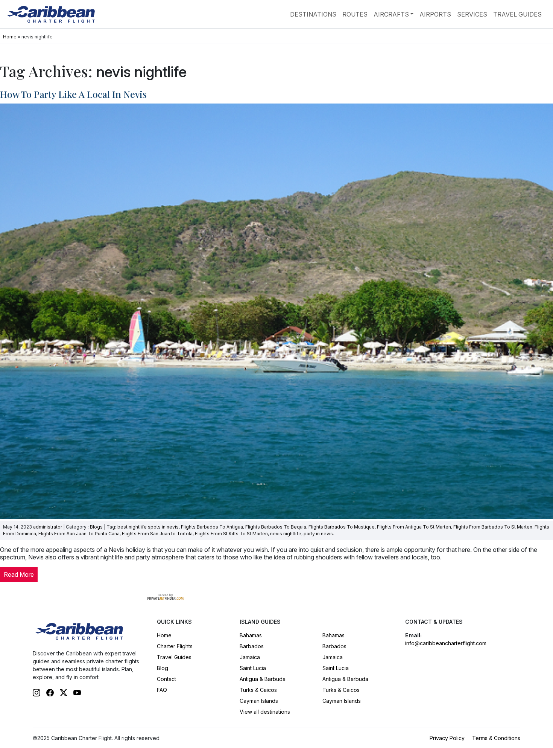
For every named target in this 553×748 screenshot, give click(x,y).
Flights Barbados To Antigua (212, 527)
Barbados (252, 646)
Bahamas (251, 635)
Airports (435, 14)
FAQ (162, 690)
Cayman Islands (259, 701)
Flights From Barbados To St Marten (492, 527)
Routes (355, 14)
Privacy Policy (447, 738)
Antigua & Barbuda (263, 679)
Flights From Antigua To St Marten (414, 527)
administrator (47, 527)
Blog (162, 668)
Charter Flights (175, 646)
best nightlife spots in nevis (148, 527)
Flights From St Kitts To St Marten (231, 533)
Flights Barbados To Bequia (275, 527)
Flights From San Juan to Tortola (157, 533)
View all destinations (265, 711)
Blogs (96, 527)
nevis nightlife (285, 533)
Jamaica (250, 657)
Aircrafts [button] (391, 14)
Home (10, 37)
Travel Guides (517, 14)
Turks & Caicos (258, 690)
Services (472, 14)
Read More (19, 574)
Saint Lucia (253, 668)
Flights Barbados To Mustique (341, 527)
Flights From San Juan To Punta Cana (79, 533)
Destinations (313, 14)
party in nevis (318, 533)
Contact (166, 679)
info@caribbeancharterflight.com (445, 643)
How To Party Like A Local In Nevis (73, 94)
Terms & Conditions (496, 738)
